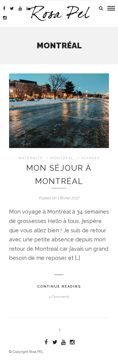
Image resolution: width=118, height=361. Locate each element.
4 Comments (59, 297)
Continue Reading (59, 286)
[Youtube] (20, 8)
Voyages (90, 158)
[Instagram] (5, 18)
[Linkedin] (28, 8)
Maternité (30, 158)
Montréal (62, 158)
